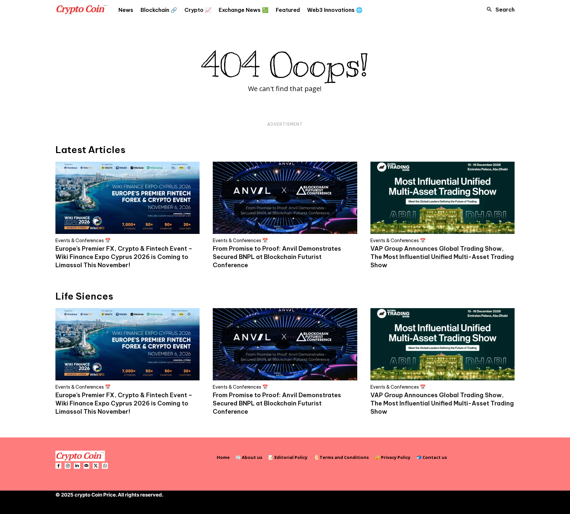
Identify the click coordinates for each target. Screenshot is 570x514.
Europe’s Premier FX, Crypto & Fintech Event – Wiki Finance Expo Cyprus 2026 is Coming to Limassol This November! (123, 257)
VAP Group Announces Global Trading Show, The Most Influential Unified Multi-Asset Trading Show (442, 257)
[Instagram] (68, 466)
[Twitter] (96, 466)
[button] (499, 9)
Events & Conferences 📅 (83, 240)
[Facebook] (58, 466)
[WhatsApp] (105, 466)
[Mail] (86, 466)
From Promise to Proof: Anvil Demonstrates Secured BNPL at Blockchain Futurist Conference (277, 257)
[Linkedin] (77, 466)
